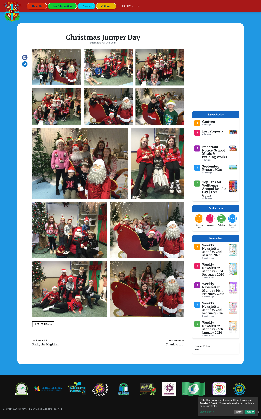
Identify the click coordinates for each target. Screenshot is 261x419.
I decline (239, 412)
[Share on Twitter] (24, 64)
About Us (37, 6)
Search (198, 349)
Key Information (62, 6)
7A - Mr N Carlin (44, 324)
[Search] (138, 6)
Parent (86, 6)
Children (106, 6)
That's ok (249, 412)
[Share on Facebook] (24, 57)
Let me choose (207, 412)
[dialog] (228, 406)
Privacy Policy (202, 346)
